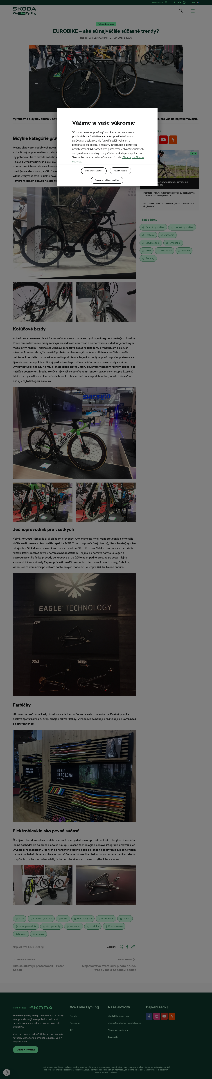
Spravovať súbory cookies (107, 180)
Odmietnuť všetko (94, 171)
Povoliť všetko (120, 171)
